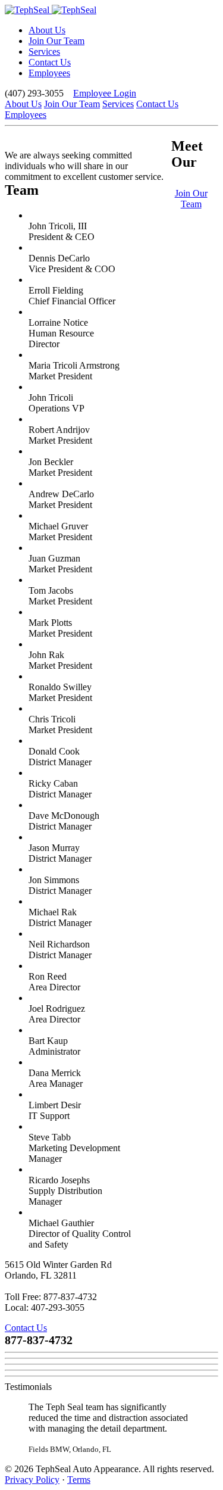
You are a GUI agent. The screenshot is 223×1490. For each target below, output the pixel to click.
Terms (78, 1480)
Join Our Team (56, 41)
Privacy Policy (32, 1480)
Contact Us (50, 62)
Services (44, 51)
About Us (47, 30)
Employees (49, 73)
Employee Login (104, 93)
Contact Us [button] (26, 1328)
